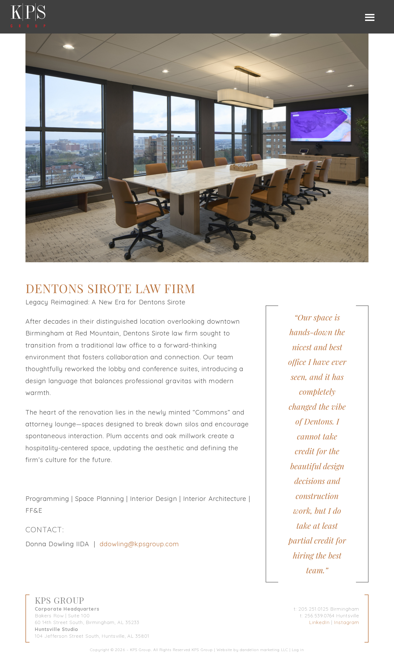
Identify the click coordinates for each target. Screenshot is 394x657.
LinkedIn (319, 622)
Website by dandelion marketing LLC (252, 649)
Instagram (346, 622)
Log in (298, 649)
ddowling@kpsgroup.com (139, 544)
